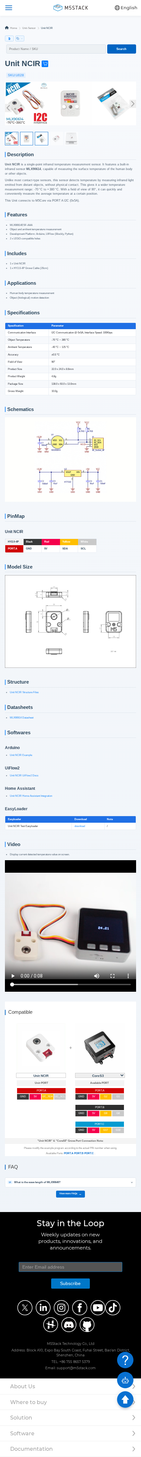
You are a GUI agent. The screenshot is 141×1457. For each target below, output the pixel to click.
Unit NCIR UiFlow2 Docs (24, 775)
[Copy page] (19, 38)
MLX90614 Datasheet (21, 717)
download (79, 826)
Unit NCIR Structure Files (24, 692)
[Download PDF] (9, 38)
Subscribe (70, 1283)
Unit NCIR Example (21, 755)
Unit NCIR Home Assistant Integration (31, 795)
